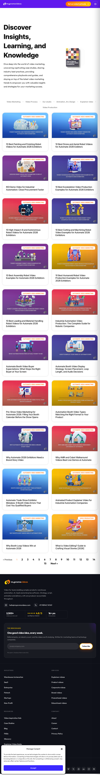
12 (81, 559)
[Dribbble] (78, 769)
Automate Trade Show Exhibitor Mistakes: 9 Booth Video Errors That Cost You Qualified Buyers (23, 503)
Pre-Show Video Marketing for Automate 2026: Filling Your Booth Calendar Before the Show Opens (22, 414)
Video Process (31, 102)
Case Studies (9, 723)
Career (54, 723)
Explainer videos (58, 677)
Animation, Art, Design (65, 102)
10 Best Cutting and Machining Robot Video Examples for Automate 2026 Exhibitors (73, 232)
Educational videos (59, 703)
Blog (5, 728)
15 (45, 563)
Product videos (57, 682)
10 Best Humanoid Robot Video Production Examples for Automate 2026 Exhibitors (72, 278)
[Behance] (84, 769)
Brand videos (56, 692)
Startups (7, 698)
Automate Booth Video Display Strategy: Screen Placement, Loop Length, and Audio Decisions (72, 369)
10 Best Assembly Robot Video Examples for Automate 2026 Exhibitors (25, 276)
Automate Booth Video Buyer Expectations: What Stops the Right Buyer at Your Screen (23, 369)
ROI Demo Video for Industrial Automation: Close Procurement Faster (25, 188)
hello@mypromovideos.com (19, 605)
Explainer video (86, 102)
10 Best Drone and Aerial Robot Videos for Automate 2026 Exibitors (74, 145)
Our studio (47, 102)
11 (74, 559)
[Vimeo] (68, 769)
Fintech (7, 692)
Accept (33, 768)
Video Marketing (13, 102)
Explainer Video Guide (13, 744)
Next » (54, 563)
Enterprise (8, 687)
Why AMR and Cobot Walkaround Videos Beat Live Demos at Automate (73, 458)
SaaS (6, 682)
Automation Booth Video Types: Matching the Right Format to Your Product (71, 414)
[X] (73, 769)
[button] (61, 749)
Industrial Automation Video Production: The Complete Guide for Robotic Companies (72, 323)
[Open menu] (95, 4)
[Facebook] (94, 769)
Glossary (7, 739)
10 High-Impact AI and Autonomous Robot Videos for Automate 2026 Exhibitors (23, 232)
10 (67, 559)
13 (87, 559)
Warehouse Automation (13, 677)
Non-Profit (8, 703)
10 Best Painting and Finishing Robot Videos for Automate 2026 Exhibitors (24, 145)
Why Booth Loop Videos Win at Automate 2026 (21, 547)
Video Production (50, 107)
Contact (54, 728)
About (53, 718)
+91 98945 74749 (45, 605)
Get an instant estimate (78, 4)
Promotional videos (59, 698)
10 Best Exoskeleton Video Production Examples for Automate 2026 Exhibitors (74, 188)
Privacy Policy (57, 733)
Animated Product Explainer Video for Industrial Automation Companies (73, 501)
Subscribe (86, 646)
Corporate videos (58, 687)
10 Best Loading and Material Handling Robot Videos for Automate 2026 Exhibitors (24, 323)
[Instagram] (89, 769)
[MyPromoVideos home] (12, 4)
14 (94, 559)
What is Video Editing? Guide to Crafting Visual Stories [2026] (70, 547)
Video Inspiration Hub (12, 718)
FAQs (6, 733)
